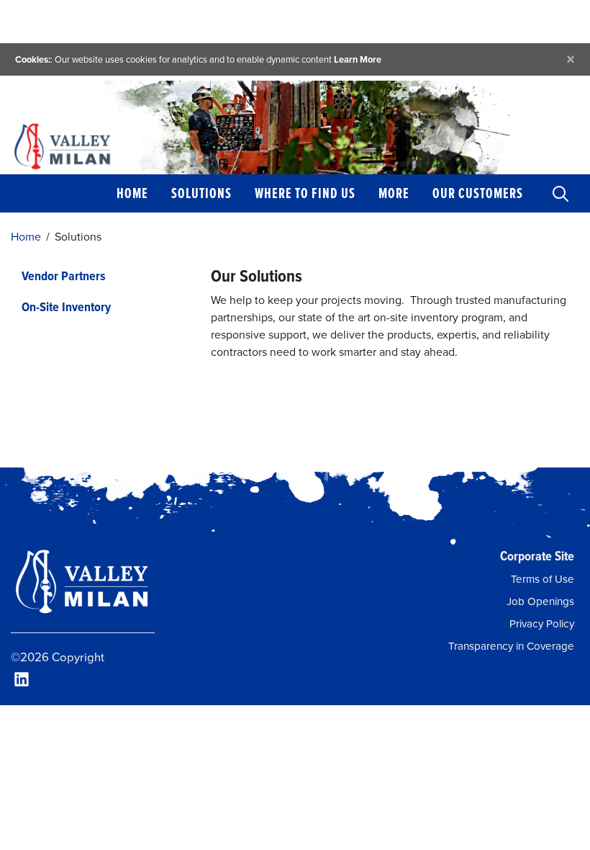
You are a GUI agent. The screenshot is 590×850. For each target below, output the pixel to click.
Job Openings (540, 601)
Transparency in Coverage (511, 646)
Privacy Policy (541, 624)
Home (132, 193)
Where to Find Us (305, 193)
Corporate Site (537, 555)
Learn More (357, 59)
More (393, 193)
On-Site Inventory (66, 306)
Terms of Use (542, 579)
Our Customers (477, 193)
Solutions (201, 193)
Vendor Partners (64, 275)
